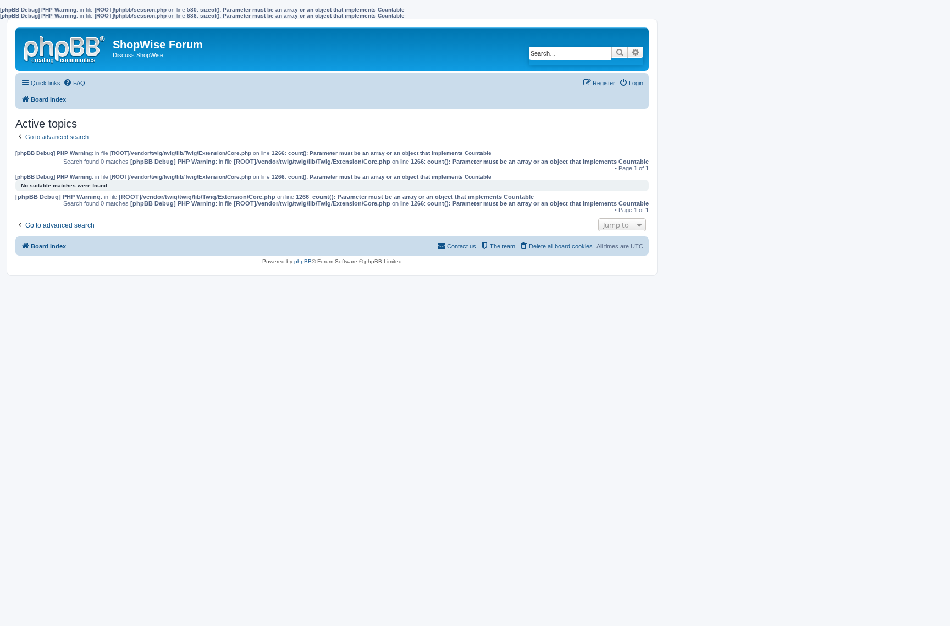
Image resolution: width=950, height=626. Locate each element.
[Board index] (65, 47)
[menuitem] (74, 83)
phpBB (303, 261)
